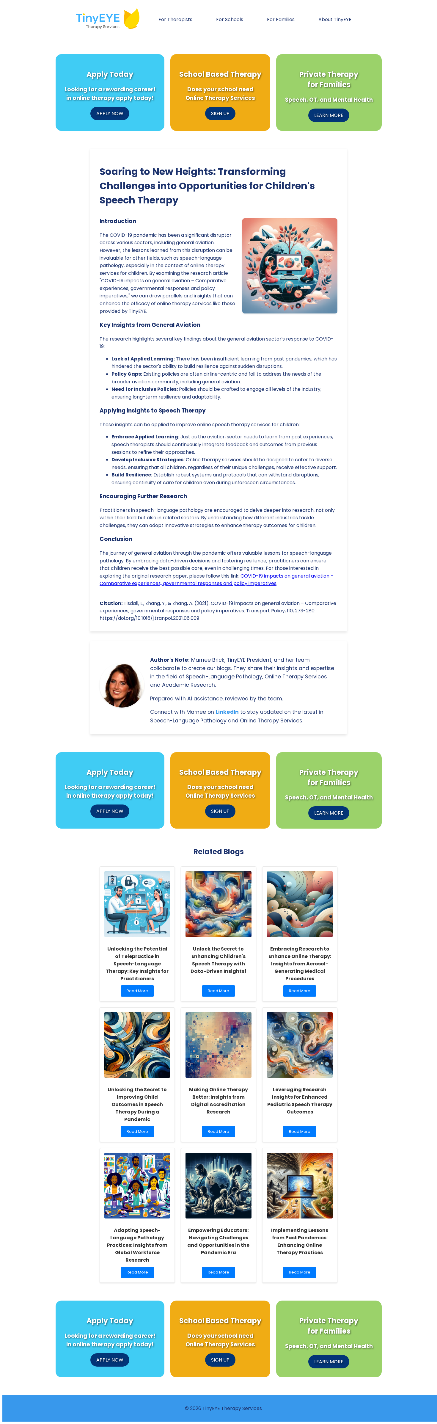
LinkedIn (227, 712)
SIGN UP (220, 113)
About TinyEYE (334, 19)
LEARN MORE (328, 115)
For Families (281, 19)
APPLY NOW (109, 113)
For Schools (229, 19)
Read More (138, 992)
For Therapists (175, 19)
